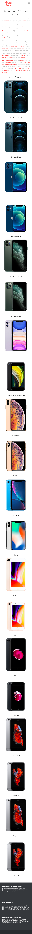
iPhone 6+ (16, 836)
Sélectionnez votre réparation (21, 890)
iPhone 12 (16, 197)
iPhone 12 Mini (16, 236)
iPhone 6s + (16, 756)
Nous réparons (5, 904)
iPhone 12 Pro (16, 157)
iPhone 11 (16, 356)
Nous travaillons (5, 919)
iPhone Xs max (16, 436)
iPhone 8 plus (20, 906)
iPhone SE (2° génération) (16, 395)
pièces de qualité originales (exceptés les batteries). (14, 920)
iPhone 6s (16, 795)
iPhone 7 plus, (10, 906)
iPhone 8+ (16, 595)
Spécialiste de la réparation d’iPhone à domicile (12, 888)
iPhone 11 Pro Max (6, 908)
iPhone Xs (16, 475)
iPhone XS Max (15, 907)
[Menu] (29, 3)
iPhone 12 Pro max (16, 117)
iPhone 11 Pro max (16, 276)
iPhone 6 (16, 876)
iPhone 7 (16, 715)
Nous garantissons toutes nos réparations (15, 922)
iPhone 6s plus (25, 905)
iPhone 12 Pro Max (6, 909)
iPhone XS (9, 907)
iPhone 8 (16, 635)
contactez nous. (25, 909)
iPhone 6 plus (14, 905)
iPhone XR (4, 907)
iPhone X (16, 555)
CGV (10, 931)
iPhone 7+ (16, 675)
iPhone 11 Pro (16, 316)
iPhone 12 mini (18, 908)
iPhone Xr (16, 515)
